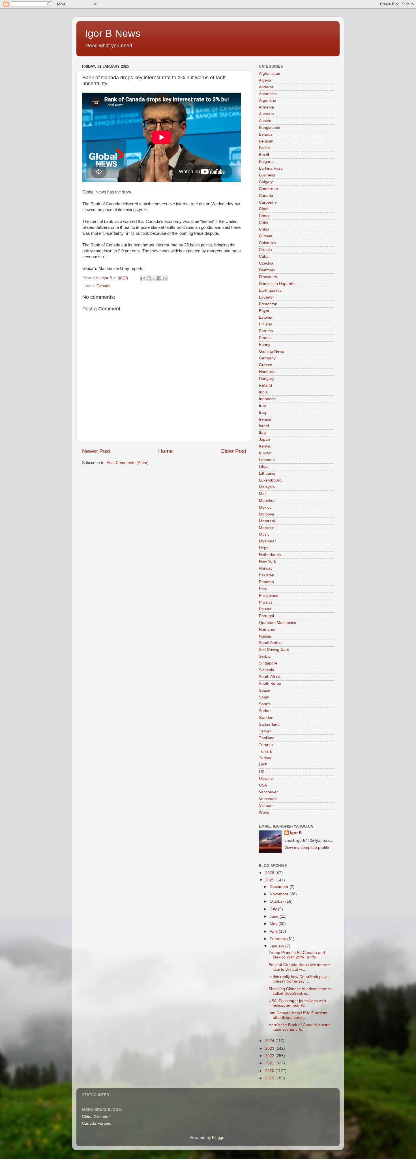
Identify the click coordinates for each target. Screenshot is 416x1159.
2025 (270, 880)
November (280, 894)
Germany (267, 358)
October (277, 901)
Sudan (265, 711)
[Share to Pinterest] (165, 278)
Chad (264, 209)
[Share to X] (154, 278)
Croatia (265, 250)
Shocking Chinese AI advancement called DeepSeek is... (300, 991)
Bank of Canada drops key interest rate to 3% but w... (300, 967)
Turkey (265, 758)
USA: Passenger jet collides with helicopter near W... (297, 1003)
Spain (264, 697)
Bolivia (265, 148)
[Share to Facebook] (159, 278)
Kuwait (265, 453)
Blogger (219, 1137)
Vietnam (266, 806)
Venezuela (268, 799)
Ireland (265, 419)
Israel (264, 426)
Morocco (267, 528)
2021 (270, 1063)
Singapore (268, 663)
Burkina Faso (271, 168)
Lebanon (267, 460)
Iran (262, 406)
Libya (264, 467)
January (277, 946)
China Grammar (96, 1117)
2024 (270, 1041)
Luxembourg (270, 480)
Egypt (264, 311)
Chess (264, 216)
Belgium (266, 141)
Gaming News (271, 351)
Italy (262, 433)
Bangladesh (269, 127)
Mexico (265, 507)
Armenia (266, 107)
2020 (270, 1071)
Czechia (266, 263)
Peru (263, 589)
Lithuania (267, 473)
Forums (266, 331)
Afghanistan (269, 73)
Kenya (264, 446)
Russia (265, 636)
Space (264, 690)
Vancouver (268, 792)
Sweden (266, 717)
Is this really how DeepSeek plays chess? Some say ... (299, 979)
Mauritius (267, 500)
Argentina (267, 100)
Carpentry (268, 202)
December (280, 887)
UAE (263, 765)
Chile (263, 222)
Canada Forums (96, 1123)
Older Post (233, 451)
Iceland (265, 385)
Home (165, 451)
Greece (265, 365)
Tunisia (265, 751)
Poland (265, 609)
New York (267, 561)
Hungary (266, 378)
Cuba (264, 256)
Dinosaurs (268, 277)
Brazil (264, 155)
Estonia (265, 317)
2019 (270, 1078)
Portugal (266, 616)
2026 (270, 873)
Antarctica (268, 94)
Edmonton (268, 304)
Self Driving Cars (274, 649)
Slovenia (266, 670)
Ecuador (266, 297)
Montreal (267, 521)
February (278, 939)
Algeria (265, 80)
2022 (270, 1056)
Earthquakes (270, 290)
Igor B (296, 833)
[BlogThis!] (148, 278)
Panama (266, 582)
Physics (266, 602)
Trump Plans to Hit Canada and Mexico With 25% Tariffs (297, 955)
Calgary (266, 182)
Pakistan (266, 575)
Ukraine (266, 778)
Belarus (266, 134)
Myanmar (267, 541)
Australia (267, 114)
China (264, 229)
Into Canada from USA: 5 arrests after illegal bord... (298, 1015)
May (274, 924)
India (263, 392)
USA (263, 785)
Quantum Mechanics (277, 623)
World (264, 812)
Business (267, 175)
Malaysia (267, 487)
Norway (266, 568)
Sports (265, 704)
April (274, 931)
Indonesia (267, 399)
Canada (104, 286)
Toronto (266, 745)
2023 (270, 1048)
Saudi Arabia (270, 643)
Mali (262, 494)
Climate (266, 236)
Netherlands (270, 555)
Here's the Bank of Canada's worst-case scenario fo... (300, 1027)
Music (264, 534)
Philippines (268, 595)
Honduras (267, 372)
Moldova (266, 514)
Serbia (265, 656)
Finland (265, 324)
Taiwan (265, 731)
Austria (265, 121)
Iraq (262, 412)
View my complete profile (306, 847)
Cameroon (268, 189)
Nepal (264, 548)
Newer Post (96, 451)
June (275, 916)
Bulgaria (266, 161)
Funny (264, 344)
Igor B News (112, 33)
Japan (264, 439)
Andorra (266, 87)
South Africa (269, 677)
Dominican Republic (277, 284)
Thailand (267, 738)
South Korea (270, 683)
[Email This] (143, 278)
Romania (267, 629)
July (274, 909)
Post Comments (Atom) (128, 463)
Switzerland (269, 724)
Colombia (267, 243)
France (265, 338)
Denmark (267, 270)
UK (261, 772)
